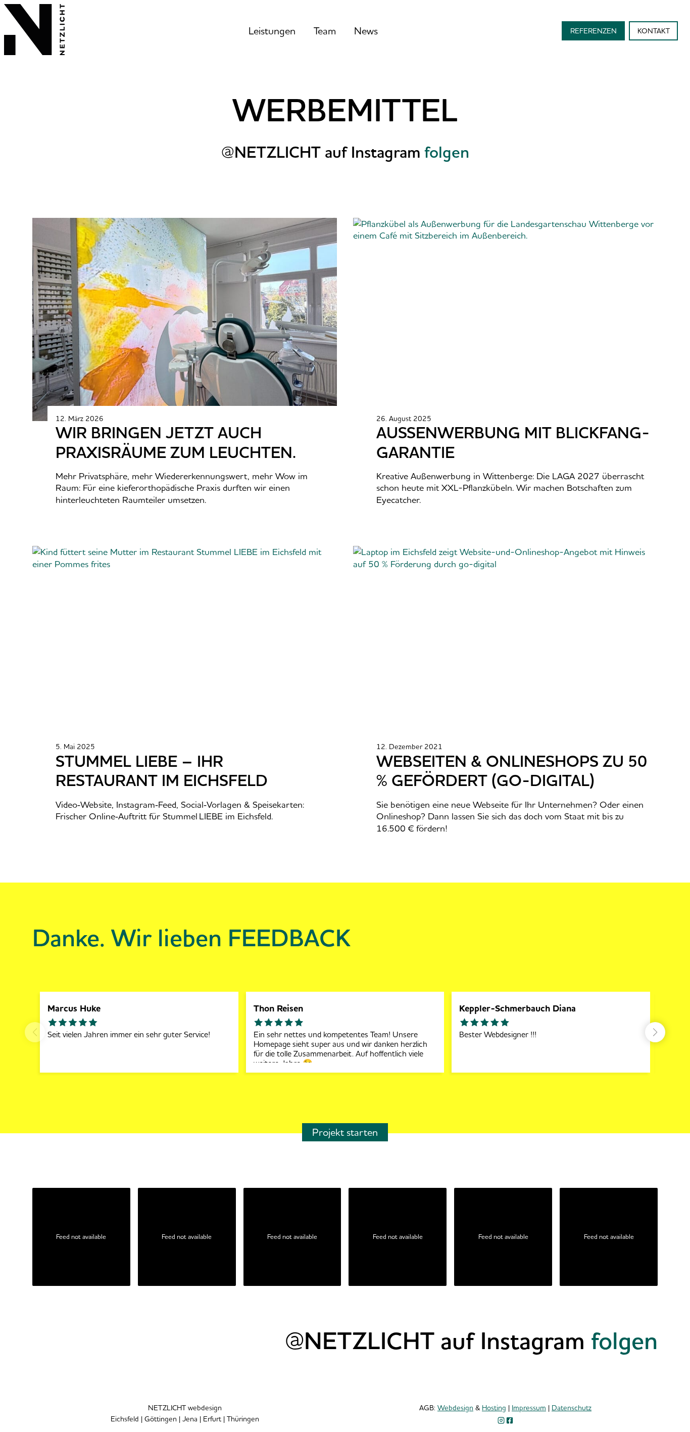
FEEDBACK (289, 937)
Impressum (529, 1407)
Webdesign (455, 1407)
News (366, 30)
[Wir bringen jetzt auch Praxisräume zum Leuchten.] (192, 460)
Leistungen (272, 30)
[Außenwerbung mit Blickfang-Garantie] (513, 460)
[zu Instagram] (501, 1420)
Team (325, 30)
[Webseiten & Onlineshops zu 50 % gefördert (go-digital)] (513, 788)
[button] (655, 1032)
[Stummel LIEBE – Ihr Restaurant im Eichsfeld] (192, 782)
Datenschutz (572, 1407)
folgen (624, 1340)
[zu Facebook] (509, 1420)
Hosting (494, 1407)
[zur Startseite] (34, 51)
